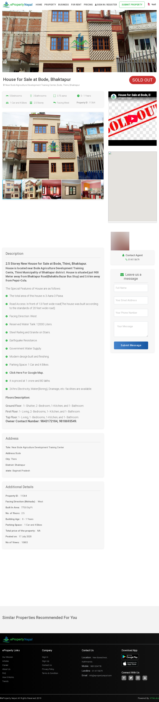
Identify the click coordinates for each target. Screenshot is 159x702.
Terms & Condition (50, 673)
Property (50, 4)
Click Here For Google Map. (26, 372)
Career (5, 665)
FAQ (4, 673)
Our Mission (7, 657)
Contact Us (47, 665)
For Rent (76, 4)
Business (63, 4)
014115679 (133, 259)
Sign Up (45, 661)
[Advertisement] (53, 226)
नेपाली (153, 4)
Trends (5, 681)
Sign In (45, 657)
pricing (88, 4)
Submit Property (132, 4)
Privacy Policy (48, 669)
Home (39, 4)
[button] (100, 145)
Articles (5, 661)
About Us (6, 669)
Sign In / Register (107, 4)
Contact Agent (134, 255)
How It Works (8, 677)
